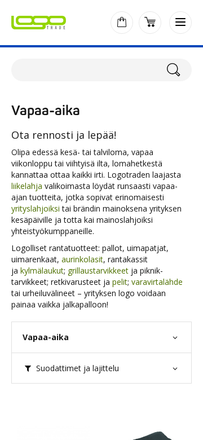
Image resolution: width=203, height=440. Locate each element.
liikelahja (28, 186)
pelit (119, 281)
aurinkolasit (82, 259)
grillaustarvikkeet (98, 270)
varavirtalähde (157, 281)
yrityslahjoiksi (35, 208)
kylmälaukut (42, 270)
